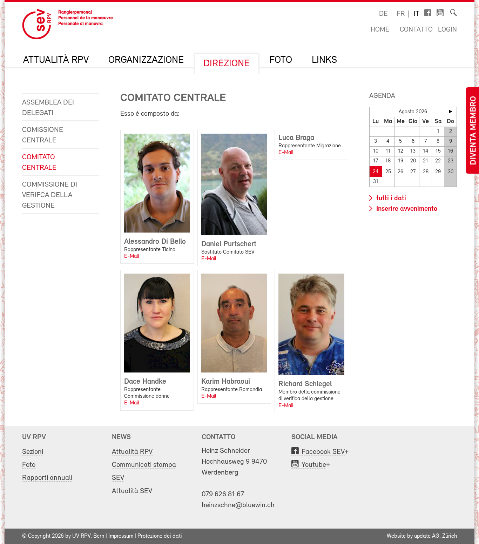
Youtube (314, 465)
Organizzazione (146, 60)
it (416, 14)
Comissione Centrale (42, 135)
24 (376, 172)
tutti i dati (390, 198)
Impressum (120, 536)
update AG (426, 536)
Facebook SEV (323, 452)
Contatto (416, 29)
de (383, 14)
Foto (280, 60)
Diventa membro (474, 130)
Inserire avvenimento (406, 209)
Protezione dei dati (159, 536)
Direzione (226, 64)
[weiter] (450, 111)
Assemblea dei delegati (48, 108)
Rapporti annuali (47, 478)
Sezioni (32, 452)
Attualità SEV (132, 491)
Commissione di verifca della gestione (49, 195)
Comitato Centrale (39, 163)
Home (380, 29)
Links (324, 60)
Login (447, 29)
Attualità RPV (56, 60)
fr (401, 14)
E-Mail (131, 256)
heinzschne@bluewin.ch (238, 505)
